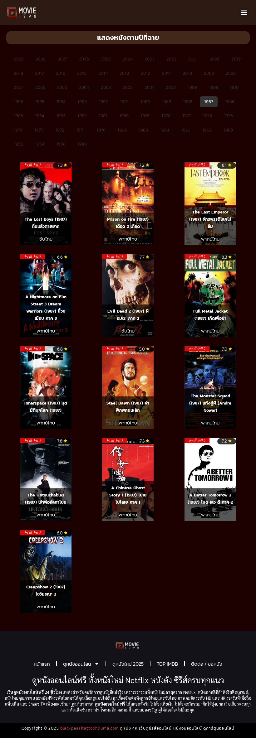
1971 (80, 129)
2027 (62, 58)
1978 (165, 115)
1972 (59, 129)
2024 (128, 58)
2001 (149, 87)
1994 (61, 101)
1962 (207, 129)
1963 (185, 129)
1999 (192, 87)
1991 (124, 101)
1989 (166, 101)
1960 (228, 129)
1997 (234, 87)
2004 (84, 87)
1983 (61, 115)
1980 (124, 115)
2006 (40, 87)
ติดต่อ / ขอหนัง (206, 664)
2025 (106, 58)
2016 (60, 73)
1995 (39, 101)
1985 (18, 115)
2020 (214, 58)
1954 (39, 143)
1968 (143, 129)
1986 (229, 101)
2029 (19, 58)
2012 (145, 73)
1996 (18, 101)
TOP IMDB (167, 664)
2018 (18, 73)
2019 (236, 58)
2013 (124, 73)
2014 (103, 73)
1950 (61, 143)
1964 (164, 129)
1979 (145, 115)
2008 (231, 73)
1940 (82, 143)
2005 (62, 87)
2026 (84, 58)
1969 (122, 129)
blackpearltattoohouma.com (89, 728)
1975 (228, 115)
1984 (39, 115)
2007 (18, 87)
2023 (150, 58)
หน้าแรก (42, 664)
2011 (166, 73)
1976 (207, 115)
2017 (39, 73)
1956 (18, 143)
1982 (82, 115)
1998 (213, 87)
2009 (209, 73)
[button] (244, 12)
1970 (101, 129)
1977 (186, 115)
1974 (18, 129)
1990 (145, 101)
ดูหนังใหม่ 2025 (128, 664)
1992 (103, 101)
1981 (103, 115)
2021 (193, 58)
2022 (171, 58)
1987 (208, 101)
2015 (81, 73)
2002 (128, 87)
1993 (82, 101)
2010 (187, 73)
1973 (38, 129)
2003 (106, 87)
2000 (171, 87)
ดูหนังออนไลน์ (77, 664)
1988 (187, 101)
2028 (41, 58)
